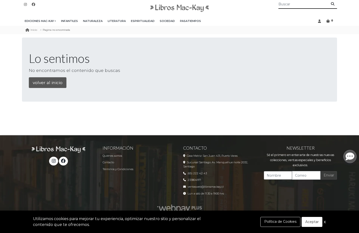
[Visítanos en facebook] (63, 161)
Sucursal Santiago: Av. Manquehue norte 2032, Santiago (215, 164)
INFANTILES (69, 21)
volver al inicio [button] (48, 82)
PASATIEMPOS (190, 21)
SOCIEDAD (167, 21)
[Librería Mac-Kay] (179, 8)
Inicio (34, 30)
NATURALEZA (93, 21)
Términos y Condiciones (118, 169)
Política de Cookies (280, 221)
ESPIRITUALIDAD (143, 21)
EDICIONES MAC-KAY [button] (39, 21)
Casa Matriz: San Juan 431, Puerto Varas (212, 155)
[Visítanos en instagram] (53, 161)
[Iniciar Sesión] (319, 21)
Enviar (329, 175)
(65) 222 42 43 (197, 173)
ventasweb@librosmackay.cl (206, 186)
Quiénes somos (112, 155)
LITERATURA (117, 21)
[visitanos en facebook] (33, 4)
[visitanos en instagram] (25, 4)
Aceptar (312, 222)
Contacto (108, 162)
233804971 (194, 180)
